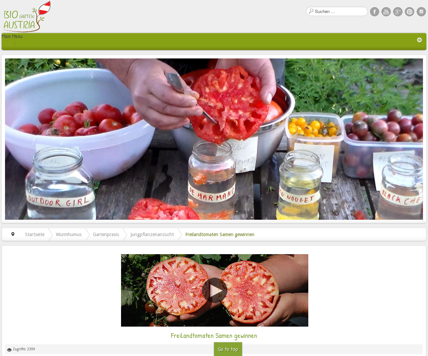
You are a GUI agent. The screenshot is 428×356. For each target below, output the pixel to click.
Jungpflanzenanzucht (152, 234)
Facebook (374, 11)
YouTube (386, 11)
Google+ (398, 11)
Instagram (421, 11)
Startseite (34, 234)
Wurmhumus (69, 234)
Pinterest (410, 11)
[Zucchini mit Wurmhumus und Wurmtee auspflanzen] (214, 290)
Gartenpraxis (106, 234)
